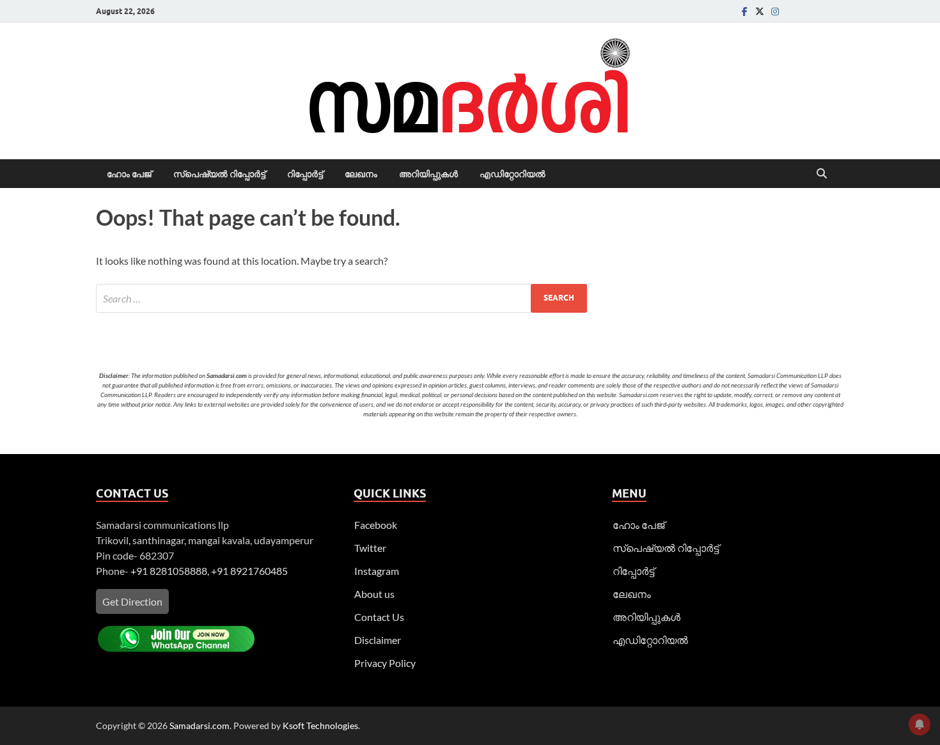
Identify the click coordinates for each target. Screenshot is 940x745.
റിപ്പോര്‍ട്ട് (305, 174)
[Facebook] (744, 11)
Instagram (376, 571)
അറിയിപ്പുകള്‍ (428, 174)
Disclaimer (377, 640)
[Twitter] (759, 11)
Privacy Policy (385, 663)
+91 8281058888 (168, 571)
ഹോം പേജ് (129, 174)
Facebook (375, 525)
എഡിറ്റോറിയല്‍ (512, 174)
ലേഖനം (361, 174)
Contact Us (379, 617)
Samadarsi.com (199, 725)
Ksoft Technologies (320, 725)
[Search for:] (341, 298)
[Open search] (821, 174)
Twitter (370, 548)
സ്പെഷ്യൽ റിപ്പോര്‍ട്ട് (219, 174)
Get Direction (132, 601)
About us (374, 594)
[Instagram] (775, 11)
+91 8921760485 (249, 571)
